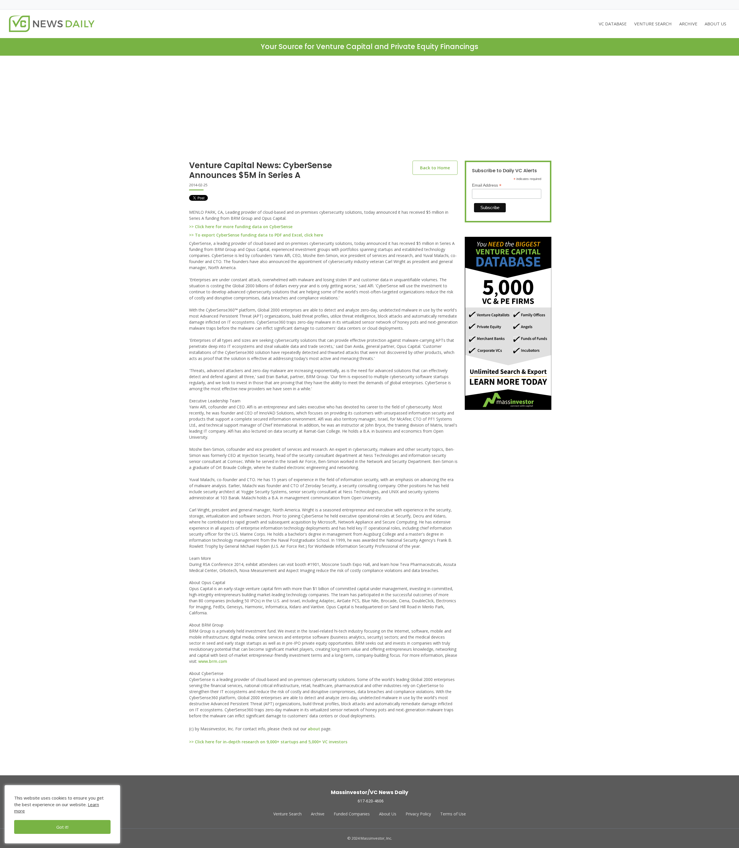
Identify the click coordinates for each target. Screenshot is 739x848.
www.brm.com (212, 661)
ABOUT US (715, 24)
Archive (317, 814)
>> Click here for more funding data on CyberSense (240, 226)
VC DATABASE (613, 24)
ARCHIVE (688, 24)
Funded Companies (352, 814)
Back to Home (435, 167)
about (314, 728)
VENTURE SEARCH (653, 24)
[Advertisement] (369, 112)
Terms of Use (453, 814)
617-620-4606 (371, 801)
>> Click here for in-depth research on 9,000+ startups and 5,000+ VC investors (268, 741)
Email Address (486, 185)
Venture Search (287, 814)
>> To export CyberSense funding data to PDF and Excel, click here (256, 235)
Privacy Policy (418, 814)
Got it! (62, 827)
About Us (387, 814)
